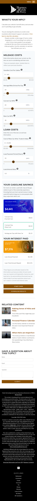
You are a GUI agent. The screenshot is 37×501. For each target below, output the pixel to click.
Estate (18, 480)
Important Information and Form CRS (13, 462)
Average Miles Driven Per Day (15, 85)
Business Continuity (29, 462)
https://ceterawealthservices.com (18, 446)
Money (18, 487)
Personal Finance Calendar (23, 321)
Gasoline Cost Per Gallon (13, 70)
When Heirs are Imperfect (23, 333)
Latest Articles (18, 491)
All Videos (18, 493)
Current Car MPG (11, 100)
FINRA (11, 425)
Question (4, 369)
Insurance (18, 482)
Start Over (18, 286)
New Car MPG (9, 115)
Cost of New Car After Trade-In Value (17, 138)
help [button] (21, 70)
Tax (18, 485)
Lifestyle (18, 489)
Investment (18, 478)
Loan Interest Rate (11, 169)
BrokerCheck (18, 394)
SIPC (15, 425)
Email (3, 363)
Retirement (18, 476)
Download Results (18, 291)
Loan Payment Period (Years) (14, 153)
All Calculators (18, 495)
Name (3, 357)
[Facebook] (18, 468)
